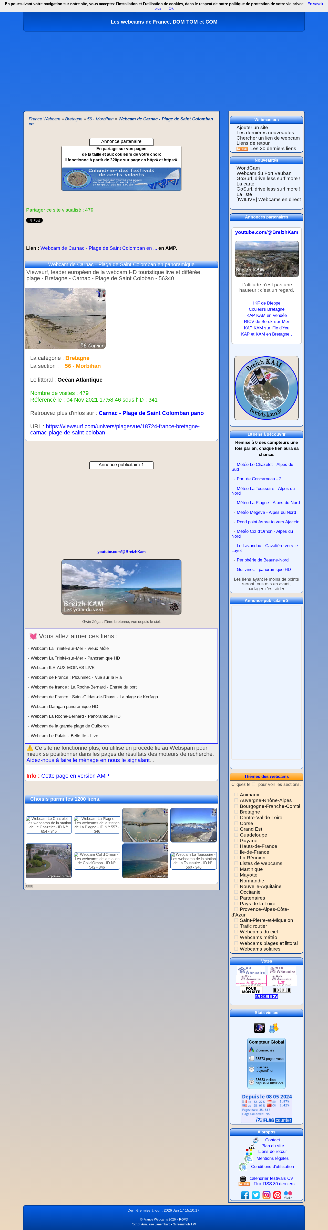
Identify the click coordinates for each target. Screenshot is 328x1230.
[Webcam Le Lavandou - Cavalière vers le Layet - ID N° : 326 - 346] (145, 860)
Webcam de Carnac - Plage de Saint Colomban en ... (101, 248)
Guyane (249, 840)
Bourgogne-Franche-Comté (270, 806)
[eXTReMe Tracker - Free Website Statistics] (259, 1027)
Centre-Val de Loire (261, 817)
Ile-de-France (254, 852)
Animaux (249, 794)
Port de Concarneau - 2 (259, 478)
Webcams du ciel (259, 931)
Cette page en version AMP (75, 776)
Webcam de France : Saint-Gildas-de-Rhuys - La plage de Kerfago (94, 696)
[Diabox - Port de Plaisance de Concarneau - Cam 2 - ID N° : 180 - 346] (193, 824)
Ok (171, 8)
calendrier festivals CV (271, 1178)
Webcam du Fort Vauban (264, 173)
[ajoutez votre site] (266, 996)
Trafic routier (253, 926)
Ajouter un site (252, 127)
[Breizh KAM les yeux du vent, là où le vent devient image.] (266, 390)
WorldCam (248, 168)
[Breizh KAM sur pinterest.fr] (277, 1194)
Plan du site (272, 1145)
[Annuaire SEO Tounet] (282, 989)
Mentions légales (273, 1158)
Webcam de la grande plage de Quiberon (70, 725)
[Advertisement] (164, 70)
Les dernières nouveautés (265, 132)
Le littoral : (43, 380)
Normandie (252, 880)
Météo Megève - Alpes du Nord (266, 512)
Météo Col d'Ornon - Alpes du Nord (262, 534)
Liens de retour (253, 143)
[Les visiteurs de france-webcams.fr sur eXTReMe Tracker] (274, 1027)
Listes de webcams (261, 863)
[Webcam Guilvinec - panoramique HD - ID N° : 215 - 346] (145, 824)
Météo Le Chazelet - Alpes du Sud (262, 467)
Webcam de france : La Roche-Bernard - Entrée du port (84, 687)
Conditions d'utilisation (272, 1166)
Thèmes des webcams (266, 776)
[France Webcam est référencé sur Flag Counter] (266, 1108)
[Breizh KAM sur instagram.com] (266, 1194)
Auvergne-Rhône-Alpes (266, 800)
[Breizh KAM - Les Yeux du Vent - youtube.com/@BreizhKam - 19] (121, 589)
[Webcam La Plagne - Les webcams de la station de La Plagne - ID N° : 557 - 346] (97, 824)
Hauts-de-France (258, 846)
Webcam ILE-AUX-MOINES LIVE (63, 667)
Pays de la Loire (257, 903)
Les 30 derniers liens (273, 148)
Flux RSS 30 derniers (274, 1183)
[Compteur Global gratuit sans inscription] (266, 1063)
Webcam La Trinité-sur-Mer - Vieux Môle (70, 648)
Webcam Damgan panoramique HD (64, 706)
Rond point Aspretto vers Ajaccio (268, 521)
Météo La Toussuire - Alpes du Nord (263, 491)
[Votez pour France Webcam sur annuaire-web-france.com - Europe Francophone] (282, 970)
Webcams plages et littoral (269, 943)
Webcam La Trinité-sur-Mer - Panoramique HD (75, 658)
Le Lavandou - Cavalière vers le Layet (264, 548)
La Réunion (252, 857)
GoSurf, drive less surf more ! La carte (268, 181)
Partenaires (252, 898)
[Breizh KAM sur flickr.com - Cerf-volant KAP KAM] (288, 1194)
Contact (272, 1140)
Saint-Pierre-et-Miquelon (266, 920)
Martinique (251, 869)
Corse (246, 823)
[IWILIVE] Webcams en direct (269, 199)
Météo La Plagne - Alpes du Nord (268, 502)
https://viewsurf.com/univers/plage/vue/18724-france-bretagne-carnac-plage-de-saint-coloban (115, 429)
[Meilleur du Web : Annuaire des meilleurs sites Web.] (251, 989)
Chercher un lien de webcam (268, 138)
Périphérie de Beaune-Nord (263, 560)
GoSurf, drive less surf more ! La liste (268, 191)
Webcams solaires (260, 949)
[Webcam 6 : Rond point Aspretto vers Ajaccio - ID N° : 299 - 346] (49, 860)
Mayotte (249, 875)
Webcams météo (258, 937)
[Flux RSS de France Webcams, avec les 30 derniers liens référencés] (243, 148)
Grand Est (251, 829)
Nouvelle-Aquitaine (261, 886)
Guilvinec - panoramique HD (264, 569)
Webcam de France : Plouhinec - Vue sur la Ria (76, 677)
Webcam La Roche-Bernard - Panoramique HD (75, 716)
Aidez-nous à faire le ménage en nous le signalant (88, 760)
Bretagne (250, 812)
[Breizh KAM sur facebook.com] (245, 1194)
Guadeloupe (253, 835)
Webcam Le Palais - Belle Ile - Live (64, 735)
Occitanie (250, 892)
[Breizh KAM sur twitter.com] (256, 1194)
